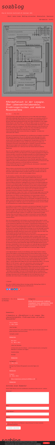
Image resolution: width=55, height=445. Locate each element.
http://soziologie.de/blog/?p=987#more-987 (23, 379)
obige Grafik (9, 200)
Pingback (11, 374)
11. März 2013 (15, 342)
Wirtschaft (31, 306)
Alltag (30, 301)
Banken (14, 197)
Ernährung (47, 301)
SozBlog (13, 6)
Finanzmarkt (32, 303)
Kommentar (9, 391)
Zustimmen (46, 442)
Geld (42, 192)
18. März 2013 (14, 376)
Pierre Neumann (13, 322)
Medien (21, 197)
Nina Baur (13, 340)
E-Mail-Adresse (10, 411)
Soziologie (20, 299)
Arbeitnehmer (36, 195)
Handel (31, 190)
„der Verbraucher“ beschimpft (38, 164)
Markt (51, 303)
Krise (38, 303)
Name (8, 405)
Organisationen (33, 304)
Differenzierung (38, 301)
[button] (7, 289)
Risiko (41, 304)
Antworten (12, 337)
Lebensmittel (45, 303)
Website (8, 417)
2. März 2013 (13, 324)
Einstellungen (38, 443)
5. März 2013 (13, 363)
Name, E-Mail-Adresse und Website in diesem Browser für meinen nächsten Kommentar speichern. (25, 423)
